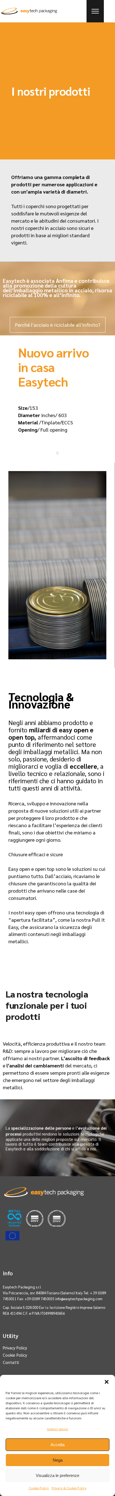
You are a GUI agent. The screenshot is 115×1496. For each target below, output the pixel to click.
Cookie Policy (39, 1488)
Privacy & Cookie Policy (69, 1488)
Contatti (11, 1362)
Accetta (57, 1444)
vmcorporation (47, 1252)
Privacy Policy (15, 1347)
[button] (106, 1382)
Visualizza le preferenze (57, 1475)
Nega (58, 1460)
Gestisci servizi (57, 1429)
